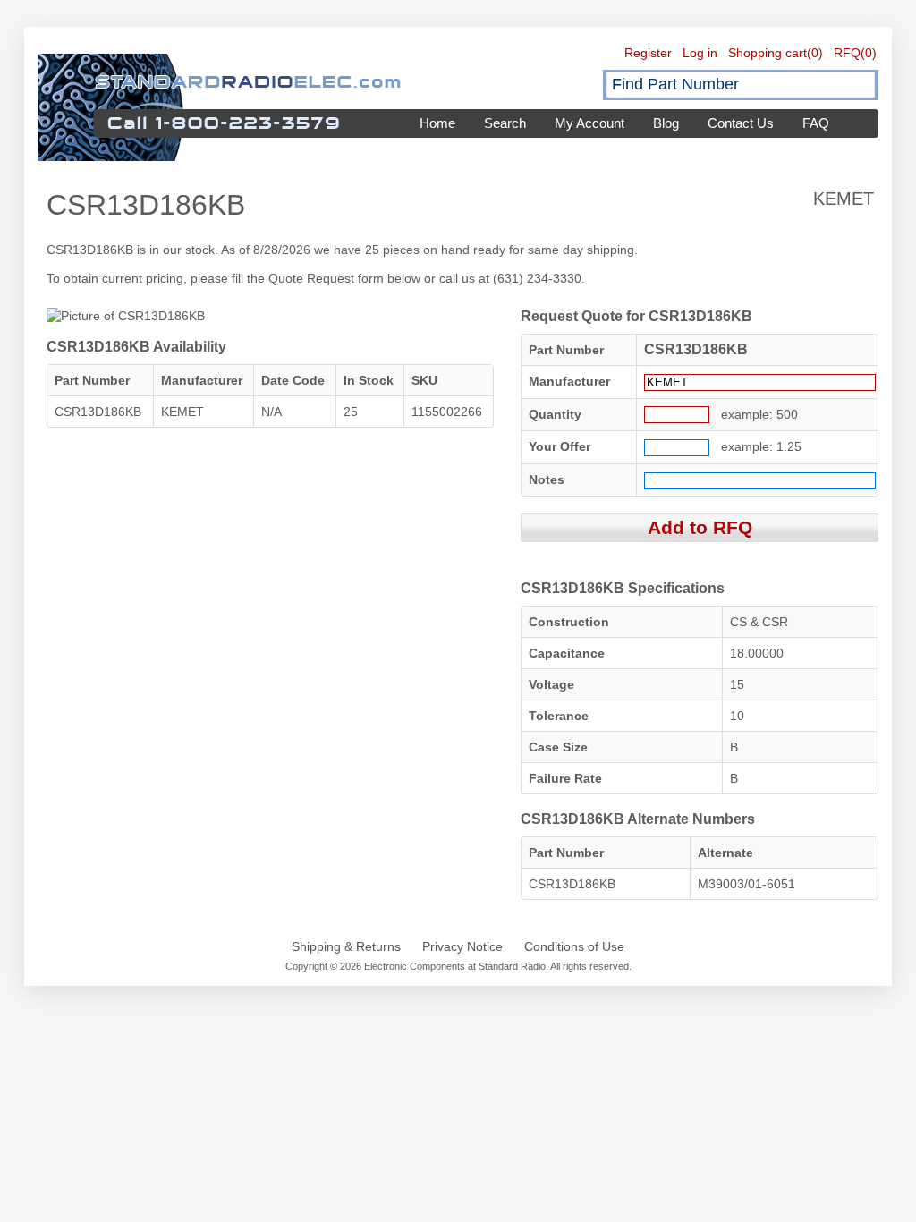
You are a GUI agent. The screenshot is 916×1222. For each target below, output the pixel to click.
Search (505, 123)
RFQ (847, 53)
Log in (700, 53)
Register (648, 53)
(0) (815, 53)
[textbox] (740, 85)
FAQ (815, 123)
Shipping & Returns (346, 946)
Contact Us (741, 123)
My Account (589, 123)
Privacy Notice (462, 946)
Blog (666, 123)
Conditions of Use (574, 946)
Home (437, 123)
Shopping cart (767, 53)
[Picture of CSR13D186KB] (126, 316)
